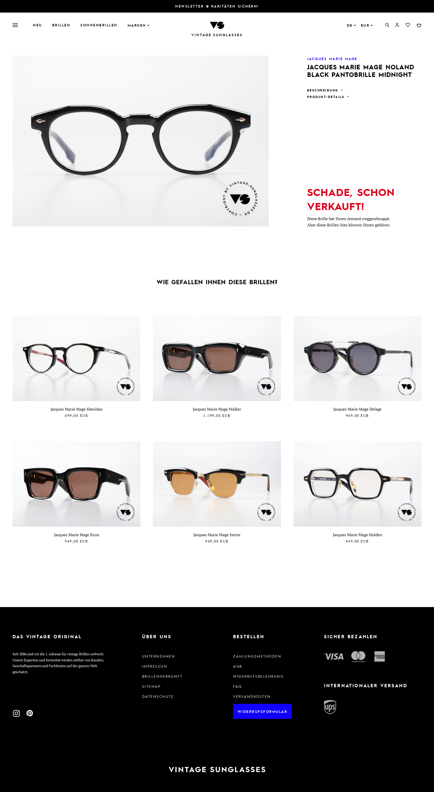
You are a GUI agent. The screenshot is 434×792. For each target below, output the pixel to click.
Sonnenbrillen (99, 25)
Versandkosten (252, 696)
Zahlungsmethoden (257, 656)
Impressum (155, 666)
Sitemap (151, 686)
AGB (237, 666)
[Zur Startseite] (217, 24)
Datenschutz (158, 696)
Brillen (61, 25)
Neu (37, 25)
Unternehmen (158, 656)
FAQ (237, 686)
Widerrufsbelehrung (258, 676)
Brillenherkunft (162, 676)
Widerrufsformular (263, 711)
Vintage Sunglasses (217, 34)
